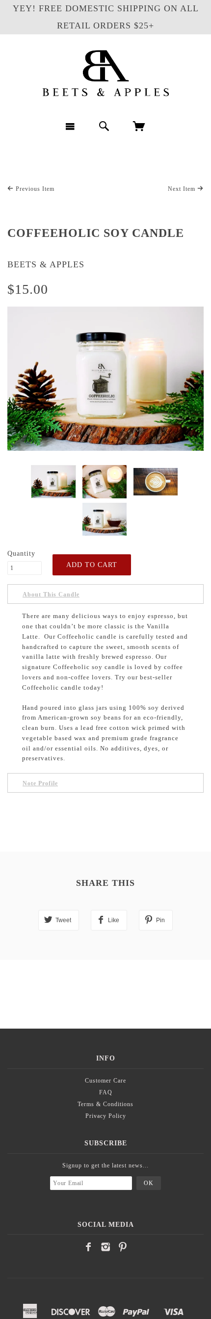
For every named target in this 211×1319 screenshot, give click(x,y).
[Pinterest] (123, 1247)
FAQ (105, 1092)
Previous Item (34, 188)
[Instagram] (106, 1247)
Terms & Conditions (105, 1104)
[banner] (105, 73)
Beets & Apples (45, 264)
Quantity (21, 553)
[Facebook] (88, 1247)
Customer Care (105, 1080)
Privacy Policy (105, 1115)
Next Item (182, 188)
